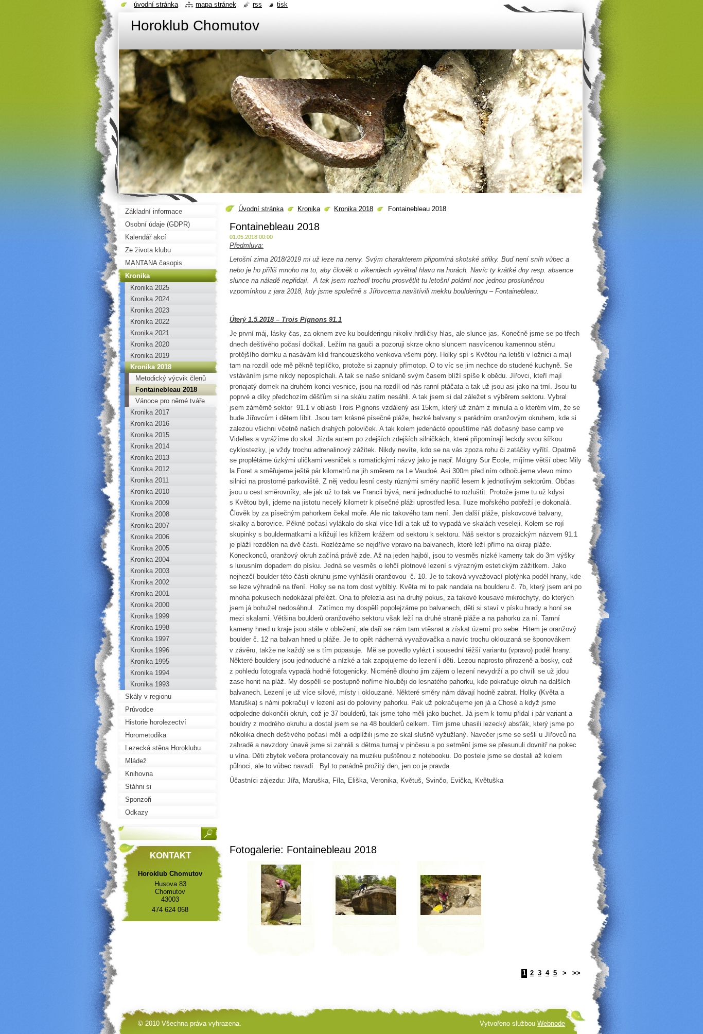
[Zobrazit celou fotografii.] (281, 912)
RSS (257, 4)
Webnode (551, 1023)
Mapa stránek (216, 4)
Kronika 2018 (353, 209)
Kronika (308, 209)
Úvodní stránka (261, 209)
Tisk (282, 4)
